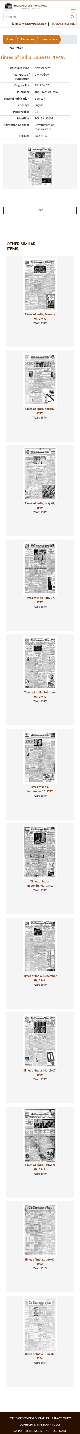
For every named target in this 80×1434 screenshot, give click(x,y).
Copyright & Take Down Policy (40, 1424)
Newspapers (49, 39)
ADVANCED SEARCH (64, 24)
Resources (27, 39)
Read (40, 210)
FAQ (47, 1431)
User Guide (59, 1431)
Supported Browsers (28, 1431)
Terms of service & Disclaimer (29, 1418)
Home (9, 39)
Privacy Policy (61, 1418)
